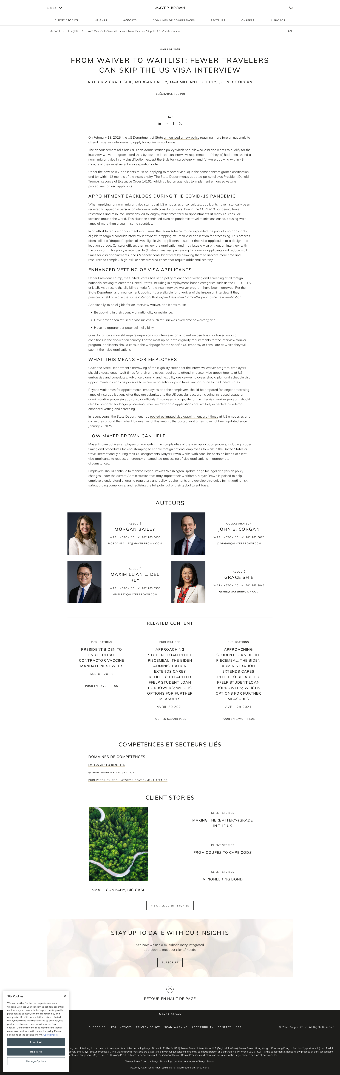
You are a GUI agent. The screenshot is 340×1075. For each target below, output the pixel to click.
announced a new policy (181, 137)
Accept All (36, 1042)
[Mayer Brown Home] (170, 8)
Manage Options (36, 1061)
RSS (238, 1027)
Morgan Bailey (151, 82)
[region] (36, 1031)
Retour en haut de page (170, 998)
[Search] (291, 8)
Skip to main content (17, 2)
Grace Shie (120, 82)
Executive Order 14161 (135, 181)
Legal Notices (120, 1027)
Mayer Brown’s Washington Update (170, 471)
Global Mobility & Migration (111, 772)
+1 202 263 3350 (149, 588)
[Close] (65, 996)
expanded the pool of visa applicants (220, 231)
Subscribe (170, 962)
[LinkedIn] (159, 124)
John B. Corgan (236, 82)
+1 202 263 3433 (149, 537)
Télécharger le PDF (170, 93)
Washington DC (122, 537)
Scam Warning (176, 1027)
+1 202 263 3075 (253, 537)
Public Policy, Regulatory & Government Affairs (127, 780)
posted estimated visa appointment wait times (184, 416)
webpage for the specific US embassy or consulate (183, 345)
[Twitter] (180, 124)
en (290, 30)
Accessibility (202, 1027)
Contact (224, 1027)
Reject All (36, 1051)
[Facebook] (173, 124)
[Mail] (167, 124)
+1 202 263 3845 (253, 585)
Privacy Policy (148, 1027)
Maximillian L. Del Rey (193, 82)
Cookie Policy (50, 1034)
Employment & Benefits (106, 764)
